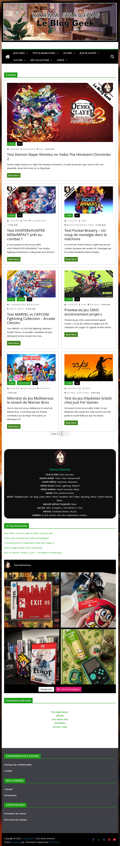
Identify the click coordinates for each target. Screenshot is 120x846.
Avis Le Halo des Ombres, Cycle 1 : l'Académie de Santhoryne (33, 552)
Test (19, 144)
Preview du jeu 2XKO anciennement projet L (83, 312)
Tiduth (25, 220)
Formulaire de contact (15, 813)
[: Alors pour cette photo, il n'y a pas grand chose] (88, 656)
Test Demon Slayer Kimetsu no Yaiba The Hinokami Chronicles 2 (59, 156)
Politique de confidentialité (17, 764)
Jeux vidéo (71, 392)
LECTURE (67, 53)
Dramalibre (60, 723)
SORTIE (60, 60)
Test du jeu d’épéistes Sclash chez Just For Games (88, 400)
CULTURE (18, 60)
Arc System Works (38, 220)
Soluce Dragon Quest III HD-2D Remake (23, 547)
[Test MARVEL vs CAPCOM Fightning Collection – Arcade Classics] (31, 283)
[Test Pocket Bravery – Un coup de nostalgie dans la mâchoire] (88, 200)
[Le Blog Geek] (60, 3)
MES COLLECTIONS (39, 60)
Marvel (21, 309)
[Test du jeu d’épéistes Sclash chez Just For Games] (88, 367)
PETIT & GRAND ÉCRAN (44, 53)
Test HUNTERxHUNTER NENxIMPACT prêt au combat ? (26, 234)
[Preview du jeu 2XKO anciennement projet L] (88, 283)
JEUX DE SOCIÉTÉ (88, 53)
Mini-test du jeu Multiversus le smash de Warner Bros (30, 400)
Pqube (91, 225)
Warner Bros (44, 388)
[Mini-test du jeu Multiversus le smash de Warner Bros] (31, 367)
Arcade (11, 299)
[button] (26, 53)
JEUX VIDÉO (19, 53)
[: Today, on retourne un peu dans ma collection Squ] (31, 600)
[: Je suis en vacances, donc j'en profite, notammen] (88, 600)
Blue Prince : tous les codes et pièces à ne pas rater (28, 533)
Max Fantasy (34, 304)
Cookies (8, 770)
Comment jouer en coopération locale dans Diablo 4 (29, 543)
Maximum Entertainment (77, 225)
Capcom (12, 309)
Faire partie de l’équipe (15, 819)
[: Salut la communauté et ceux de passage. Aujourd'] (31, 656)
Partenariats (10, 795)
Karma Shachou (29, 149)
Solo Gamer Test (60, 719)
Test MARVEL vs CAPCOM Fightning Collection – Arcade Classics (31, 318)
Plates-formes (24, 383)
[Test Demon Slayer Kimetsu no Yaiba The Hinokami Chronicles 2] (60, 112)
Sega (41, 149)
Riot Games (94, 304)
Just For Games (83, 392)
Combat (11, 144)
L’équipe (8, 789)
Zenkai (83, 220)
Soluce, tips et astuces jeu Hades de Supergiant (26, 538)
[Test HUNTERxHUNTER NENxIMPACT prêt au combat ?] (31, 200)
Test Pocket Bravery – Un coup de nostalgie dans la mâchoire (85, 234)
